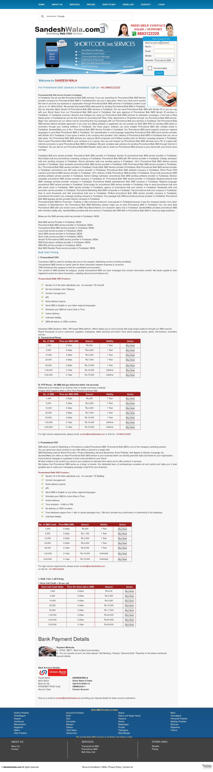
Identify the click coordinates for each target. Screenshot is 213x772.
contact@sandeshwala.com (92, 434)
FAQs (104, 766)
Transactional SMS (90, 746)
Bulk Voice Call (88, 751)
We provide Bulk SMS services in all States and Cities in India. (104, 736)
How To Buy (109, 4)
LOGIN (161, 4)
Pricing (91, 4)
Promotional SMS (90, 749)
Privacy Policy (114, 766)
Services (75, 4)
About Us (57, 4)
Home (41, 4)
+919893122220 (123, 434)
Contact (146, 4)
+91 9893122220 (110, 87)
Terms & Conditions (91, 766)
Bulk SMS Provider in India (104, 709)
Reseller (128, 4)
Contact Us (128, 766)
